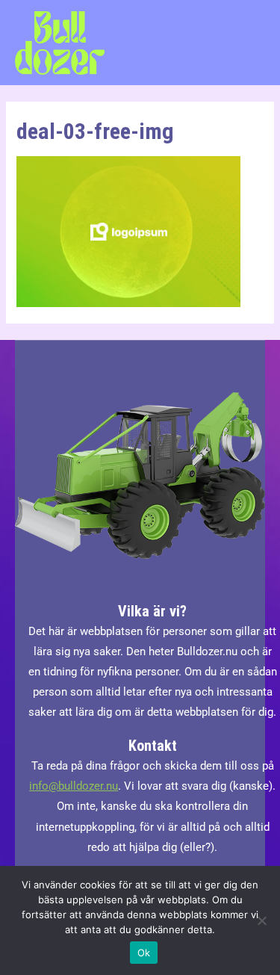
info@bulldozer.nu (73, 786)
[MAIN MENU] (249, 42)
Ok (144, 953)
